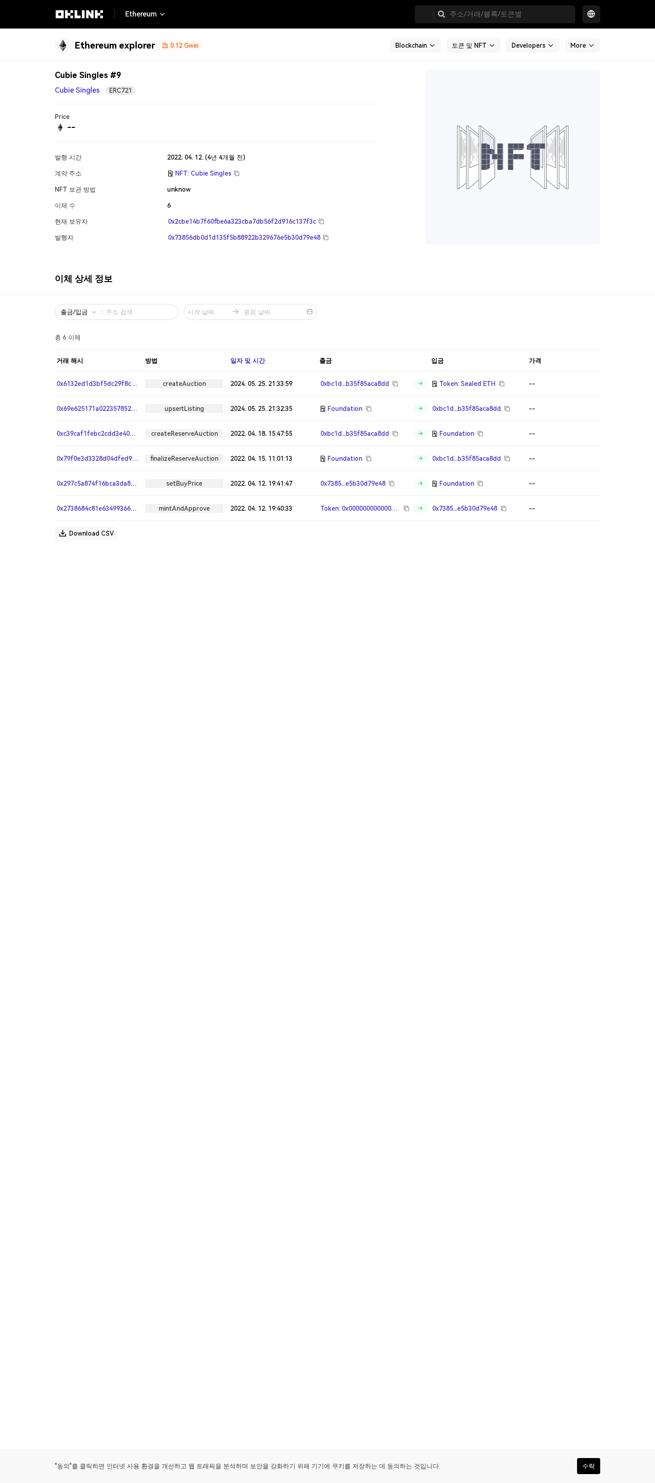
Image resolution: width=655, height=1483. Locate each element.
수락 (588, 1466)
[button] (441, 14)
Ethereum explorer (114, 45)
